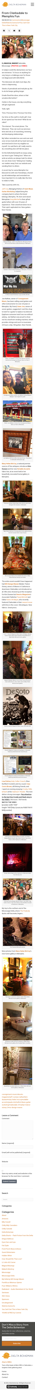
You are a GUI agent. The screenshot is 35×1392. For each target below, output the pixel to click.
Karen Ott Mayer (12, 600)
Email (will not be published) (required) (16, 1152)
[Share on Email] (14, 31)
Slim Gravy (6, 1296)
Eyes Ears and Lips (9, 1242)
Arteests (5, 1219)
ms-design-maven (15, 1107)
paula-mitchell (13, 1102)
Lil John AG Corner (8, 1262)
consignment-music (9, 1094)
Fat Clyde (5, 1245)
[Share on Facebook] (4, 31)
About (4, 1215)
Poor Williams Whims (10, 1286)
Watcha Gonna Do (12, 23)
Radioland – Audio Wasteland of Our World (17, 1289)
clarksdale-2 (14, 1105)
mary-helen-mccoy (15, 1099)
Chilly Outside (7, 1229)
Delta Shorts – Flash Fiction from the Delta (17, 1235)
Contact (5, 1377)
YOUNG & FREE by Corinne (11, 1313)
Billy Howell (6, 1222)
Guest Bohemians (8, 1252)
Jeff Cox (5, 189)
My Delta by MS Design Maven (13, 1279)
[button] (32, 4)
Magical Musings (8, 1266)
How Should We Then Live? (12, 1259)
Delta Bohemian (7, 1232)
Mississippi (6, 1272)
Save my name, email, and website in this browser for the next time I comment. (17, 1175)
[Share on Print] (19, 31)
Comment (5, 1118)
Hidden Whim (7, 1256)
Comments (16, 20)
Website (5, 1162)
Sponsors (5, 1299)
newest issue (27, 602)
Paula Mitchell (22, 597)
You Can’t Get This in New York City (15, 1309)
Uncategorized (7, 1303)
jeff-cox (13, 1097)
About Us (5, 1374)
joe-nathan (20, 1097)
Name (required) (8, 1143)
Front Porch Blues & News (11, 1249)
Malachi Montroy (8, 1269)
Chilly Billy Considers (9, 1225)
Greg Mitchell (15, 199)
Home (4, 1371)
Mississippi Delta (8, 1276)
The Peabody (25, 911)
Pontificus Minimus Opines (12, 1282)
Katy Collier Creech (18, 781)
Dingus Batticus (8, 1239)
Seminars (5, 1292)
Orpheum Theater (18, 792)
